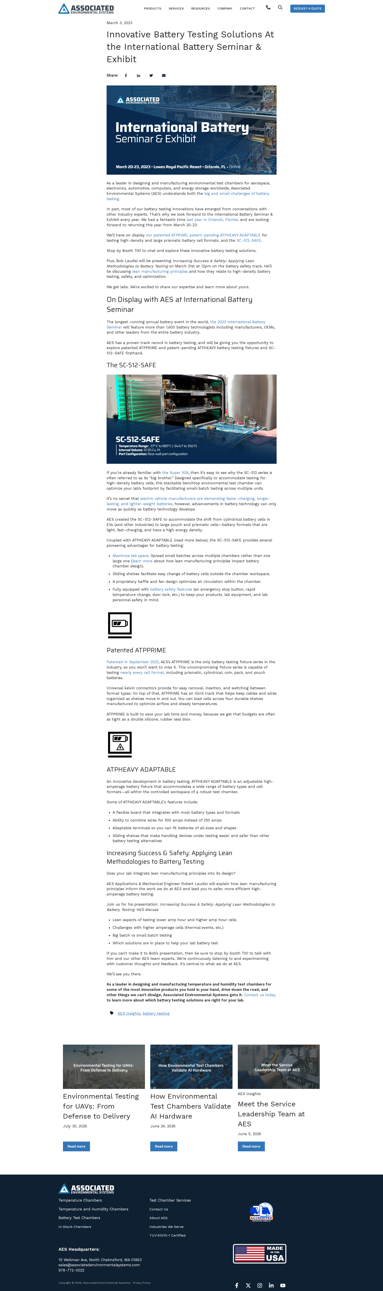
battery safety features (171, 589)
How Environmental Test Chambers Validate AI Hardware (190, 1106)
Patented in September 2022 (133, 662)
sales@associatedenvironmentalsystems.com (99, 1265)
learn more (142, 561)
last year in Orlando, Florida (212, 219)
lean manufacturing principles (160, 271)
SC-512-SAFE (248, 240)
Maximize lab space (131, 555)
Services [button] (176, 8)
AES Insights (129, 1013)
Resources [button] (200, 8)
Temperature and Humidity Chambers (93, 1209)
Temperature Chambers (80, 1200)
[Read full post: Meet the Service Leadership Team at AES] (279, 1067)
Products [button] (152, 8)
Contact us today (260, 995)
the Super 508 (175, 472)
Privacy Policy (141, 1282)
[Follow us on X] (248, 1285)
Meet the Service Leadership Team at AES (271, 1114)
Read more (76, 1146)
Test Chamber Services (170, 1200)
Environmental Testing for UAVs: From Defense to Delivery (101, 1106)
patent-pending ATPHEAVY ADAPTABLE (225, 235)
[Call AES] (268, 8)
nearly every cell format (142, 672)
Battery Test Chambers (79, 1218)
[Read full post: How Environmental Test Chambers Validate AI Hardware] (191, 1067)
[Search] (280, 8)
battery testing (156, 1013)
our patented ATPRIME (167, 235)
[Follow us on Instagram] (259, 1285)
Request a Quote (308, 8)
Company (224, 8)
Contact (247, 8)
